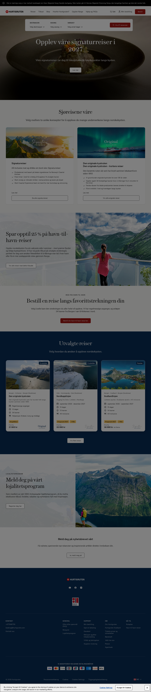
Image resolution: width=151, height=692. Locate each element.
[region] (75, 688)
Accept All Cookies (124, 688)
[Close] (147, 687)
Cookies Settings (106, 688)
